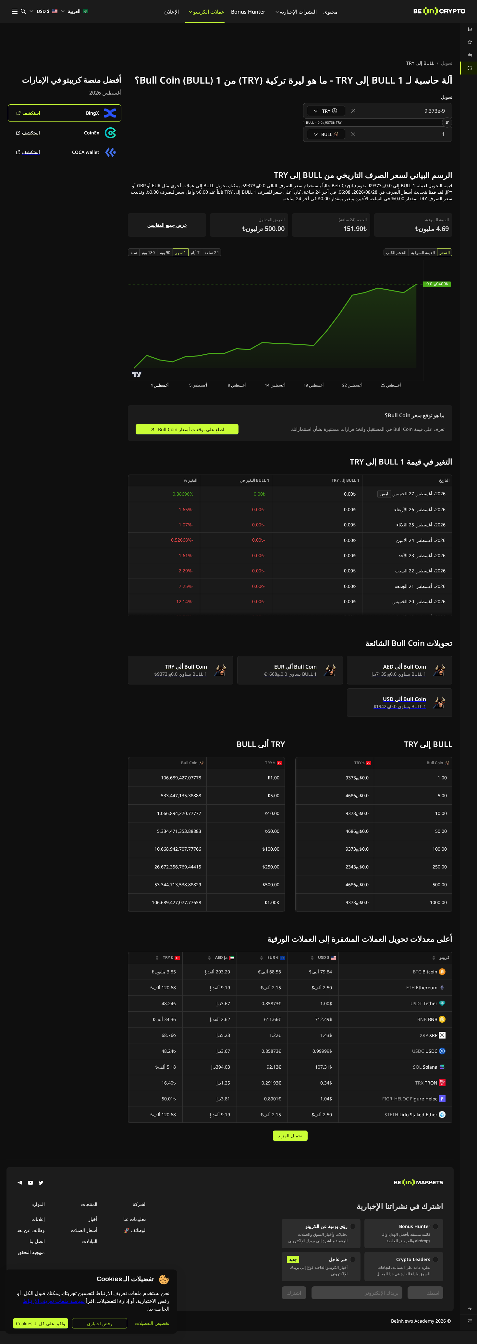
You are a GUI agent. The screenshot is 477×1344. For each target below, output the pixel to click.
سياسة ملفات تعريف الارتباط (54, 1301)
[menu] (468, 49)
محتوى (330, 11)
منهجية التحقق (31, 1252)
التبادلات (89, 1241)
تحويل (446, 63)
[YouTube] (30, 1183)
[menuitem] (468, 29)
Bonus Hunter (248, 11)
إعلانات (38, 1219)
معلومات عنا (135, 1219)
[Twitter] (41, 1183)
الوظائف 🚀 (135, 1230)
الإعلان (171, 11)
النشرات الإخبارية (298, 11)
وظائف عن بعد (31, 1230)
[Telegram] (20, 1183)
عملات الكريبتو (209, 11)
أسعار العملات (84, 1230)
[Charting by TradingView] (136, 374)
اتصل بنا (37, 1241)
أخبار (92, 1219)
